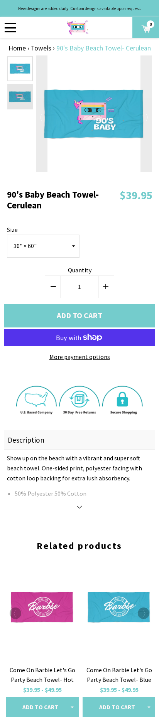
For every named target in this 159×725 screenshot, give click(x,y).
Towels (41, 48)
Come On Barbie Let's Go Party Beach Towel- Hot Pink (42, 679)
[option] (20, 68)
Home (17, 48)
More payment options (79, 357)
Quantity (79, 270)
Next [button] (146, 113)
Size (12, 229)
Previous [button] (41, 113)
